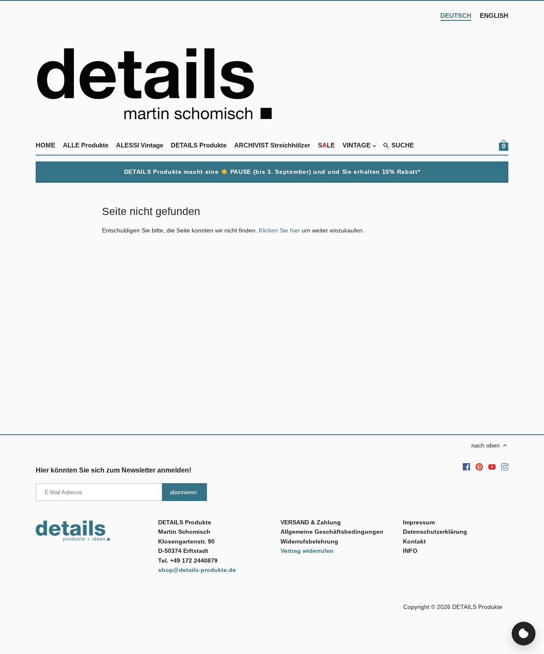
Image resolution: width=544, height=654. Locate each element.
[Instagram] (505, 466)
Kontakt (414, 541)
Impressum (419, 522)
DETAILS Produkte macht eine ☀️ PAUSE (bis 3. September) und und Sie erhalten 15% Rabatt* (272, 171)
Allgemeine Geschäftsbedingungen (331, 531)
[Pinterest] (479, 466)
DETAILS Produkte (477, 606)
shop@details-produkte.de (197, 569)
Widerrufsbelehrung (309, 541)
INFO (410, 550)
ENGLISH (494, 15)
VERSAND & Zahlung (310, 522)
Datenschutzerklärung (435, 531)
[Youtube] (492, 466)
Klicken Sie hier (279, 230)
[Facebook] (466, 466)
